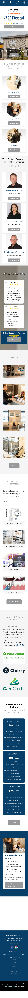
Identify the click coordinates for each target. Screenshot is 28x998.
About (14, 964)
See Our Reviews (14, 339)
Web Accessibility (21, 984)
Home (14, 962)
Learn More (14, 55)
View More (14, 466)
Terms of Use (12, 984)
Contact (14, 971)
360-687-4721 (14, 11)
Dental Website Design (10, 986)
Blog (14, 967)
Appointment (14, 973)
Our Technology (14, 601)
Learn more (14, 199)
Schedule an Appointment (11, 885)
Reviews (14, 969)
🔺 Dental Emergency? (14, 13)
